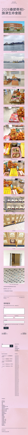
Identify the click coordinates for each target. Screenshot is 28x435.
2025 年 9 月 (16, 368)
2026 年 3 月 (16, 361)
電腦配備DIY (3, 425)
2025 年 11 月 (17, 366)
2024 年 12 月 (17, 379)
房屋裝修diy (3, 405)
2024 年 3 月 (17, 389)
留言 (4, 307)
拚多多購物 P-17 (17, 350)
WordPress (5, 431)
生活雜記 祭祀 (4, 421)
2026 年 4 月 (17, 360)
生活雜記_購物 (4, 422)
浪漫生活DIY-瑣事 (4, 411)
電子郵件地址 (17, 315)
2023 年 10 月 (17, 395)
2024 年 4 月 (17, 388)
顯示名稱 (5, 315)
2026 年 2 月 (16, 362)
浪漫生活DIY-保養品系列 (5, 408)
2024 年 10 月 (17, 381)
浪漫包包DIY (3, 407)
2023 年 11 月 (17, 394)
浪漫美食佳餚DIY (4, 413)
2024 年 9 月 (17, 382)
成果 (2, 404)
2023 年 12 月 (17, 393)
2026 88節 (16, 349)
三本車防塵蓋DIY (10, 355)
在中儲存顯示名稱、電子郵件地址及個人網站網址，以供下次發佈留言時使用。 (14, 325)
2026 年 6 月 (16, 358)
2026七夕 (16, 347)
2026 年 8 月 (16, 355)
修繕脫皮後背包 (17, 348)
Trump (3, 366)
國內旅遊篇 (3, 401)
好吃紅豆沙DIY (8, 366)
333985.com (4, 355)
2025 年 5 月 (16, 373)
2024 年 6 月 (17, 386)
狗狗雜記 (3, 415)
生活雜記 (3, 418)
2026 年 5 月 (16, 359)
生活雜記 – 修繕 (4, 419)
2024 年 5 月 (17, 387)
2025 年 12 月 (17, 365)
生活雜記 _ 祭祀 (22, 297)
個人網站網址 (5, 320)
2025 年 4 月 (17, 374)
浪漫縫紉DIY (3, 412)
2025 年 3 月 (16, 375)
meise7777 (3, 400)
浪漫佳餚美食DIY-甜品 (5, 406)
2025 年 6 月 (16, 372)
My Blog (14, 2)
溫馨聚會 (3, 414)
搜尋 (11, 346)
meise (5, 298)
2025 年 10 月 (17, 367)
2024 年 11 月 (17, 380)
